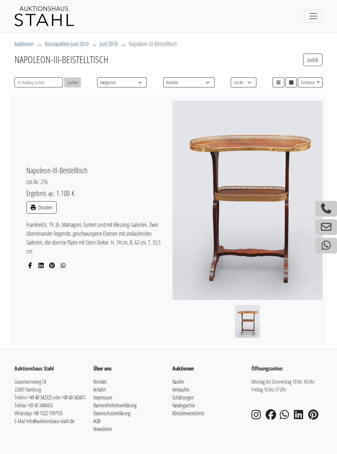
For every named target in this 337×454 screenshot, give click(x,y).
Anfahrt (99, 389)
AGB (96, 421)
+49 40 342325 (40, 397)
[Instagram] (258, 416)
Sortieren (308, 82)
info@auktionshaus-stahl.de (50, 421)
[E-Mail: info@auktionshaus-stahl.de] (326, 227)
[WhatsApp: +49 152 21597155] (326, 245)
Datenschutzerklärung (111, 413)
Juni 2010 (108, 44)
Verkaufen (181, 389)
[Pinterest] (52, 265)
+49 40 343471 (74, 397)
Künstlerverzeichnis (188, 413)
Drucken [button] (44, 207)
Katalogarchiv (183, 405)
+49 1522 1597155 (48, 413)
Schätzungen (183, 397)
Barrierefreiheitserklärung (115, 405)
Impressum (102, 397)
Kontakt (100, 381)
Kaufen (178, 381)
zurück (312, 59)
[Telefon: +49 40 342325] (326, 209)
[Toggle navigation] (313, 16)
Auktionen (24, 44)
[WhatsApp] (63, 265)
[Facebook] (30, 265)
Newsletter (102, 429)
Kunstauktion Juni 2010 (67, 44)
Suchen (72, 82)
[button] (278, 82)
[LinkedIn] (41, 265)
